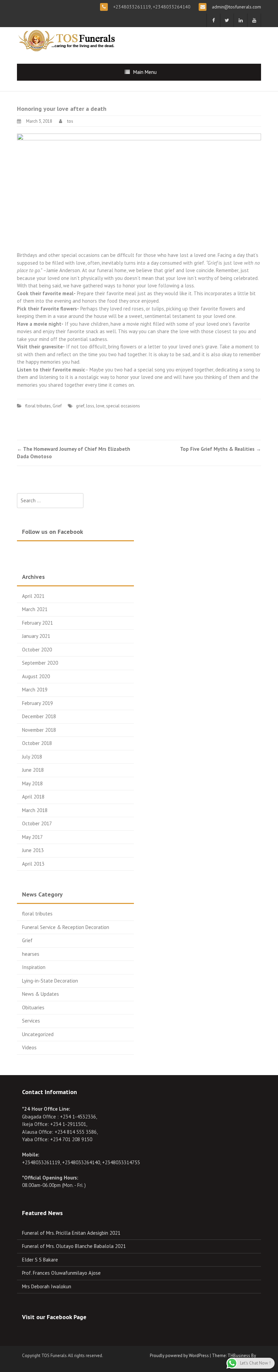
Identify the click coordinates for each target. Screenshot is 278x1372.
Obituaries (33, 1007)
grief (80, 406)
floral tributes (38, 406)
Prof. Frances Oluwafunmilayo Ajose (61, 1273)
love (100, 406)
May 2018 (32, 783)
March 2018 (34, 810)
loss (90, 406)
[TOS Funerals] (68, 40)
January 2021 (36, 636)
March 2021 (34, 609)
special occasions (123, 406)
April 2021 (33, 596)
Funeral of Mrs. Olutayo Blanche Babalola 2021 (74, 1246)
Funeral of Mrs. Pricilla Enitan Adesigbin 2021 (71, 1233)
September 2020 (40, 663)
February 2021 (37, 623)
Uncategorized (38, 1034)
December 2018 (39, 716)
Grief (57, 406)
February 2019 (37, 703)
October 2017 (37, 823)
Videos (29, 1047)
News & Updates (40, 994)
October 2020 (37, 649)
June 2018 (33, 770)
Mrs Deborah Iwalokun (46, 1286)
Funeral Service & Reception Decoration (65, 927)
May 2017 (32, 837)
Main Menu (145, 72)
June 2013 (33, 850)
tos (70, 121)
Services (31, 1020)
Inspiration (33, 967)
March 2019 (34, 689)
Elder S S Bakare (40, 1259)
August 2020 (36, 676)
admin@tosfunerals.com (236, 7)
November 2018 (39, 730)
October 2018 (37, 743)
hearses (30, 954)
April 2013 (33, 864)
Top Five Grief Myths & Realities (220, 449)
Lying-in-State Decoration (50, 980)
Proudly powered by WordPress (179, 1355)
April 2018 (33, 796)
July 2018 (32, 756)
